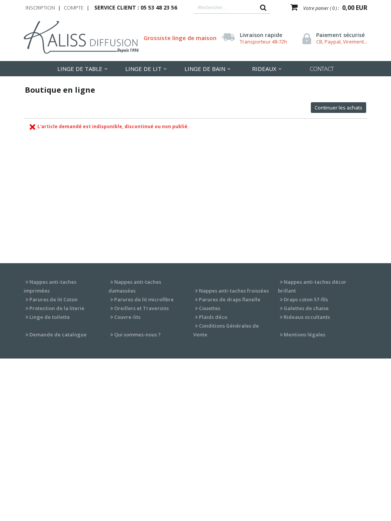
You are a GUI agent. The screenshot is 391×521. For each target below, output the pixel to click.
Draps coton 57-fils (306, 299)
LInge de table (79, 68)
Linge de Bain (204, 68)
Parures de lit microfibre (144, 299)
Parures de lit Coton (53, 299)
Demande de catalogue (58, 334)
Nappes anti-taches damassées (134, 286)
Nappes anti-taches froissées (234, 290)
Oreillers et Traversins (141, 308)
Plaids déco (213, 317)
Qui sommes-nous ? (137, 334)
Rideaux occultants (307, 317)
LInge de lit (143, 68)
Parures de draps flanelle (229, 299)
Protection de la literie (56, 308)
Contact (322, 68)
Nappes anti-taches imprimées (50, 286)
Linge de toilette (49, 317)
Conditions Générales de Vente (226, 330)
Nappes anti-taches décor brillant (312, 286)
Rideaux (264, 68)
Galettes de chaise (306, 308)
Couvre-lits (127, 317)
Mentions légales (304, 334)
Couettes (209, 308)
